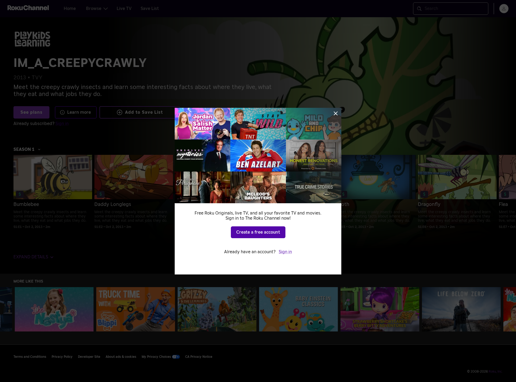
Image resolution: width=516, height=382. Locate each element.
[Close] (335, 113)
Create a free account (258, 232)
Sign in (285, 252)
